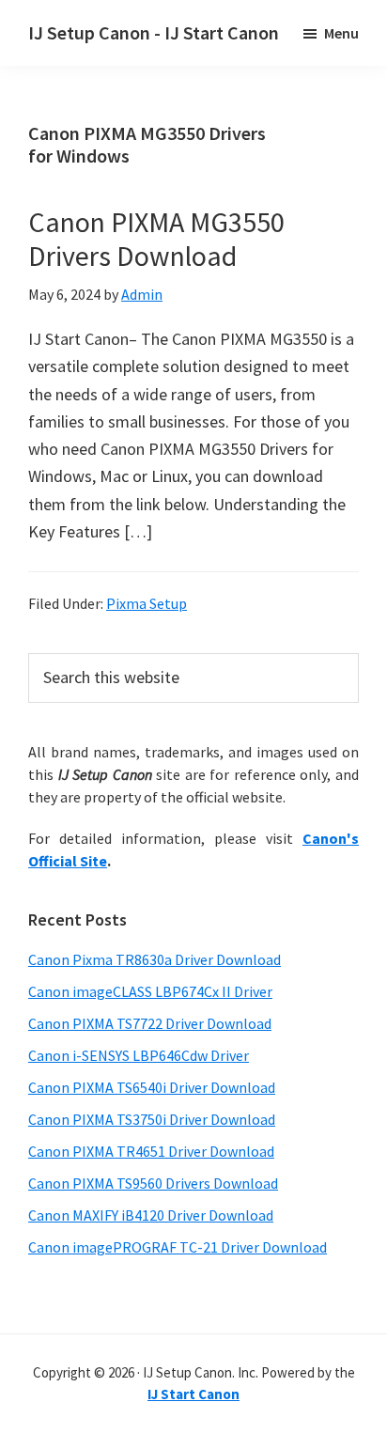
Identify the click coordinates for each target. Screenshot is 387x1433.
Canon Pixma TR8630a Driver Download (154, 959)
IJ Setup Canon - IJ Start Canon (153, 32)
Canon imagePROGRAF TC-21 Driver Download (177, 1247)
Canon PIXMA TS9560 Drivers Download (153, 1183)
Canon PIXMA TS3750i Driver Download (151, 1119)
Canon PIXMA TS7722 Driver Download (149, 1023)
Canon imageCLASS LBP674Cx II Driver (150, 991)
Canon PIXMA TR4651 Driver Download (151, 1151)
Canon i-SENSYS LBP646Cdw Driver (138, 1055)
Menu (341, 32)
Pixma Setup (146, 603)
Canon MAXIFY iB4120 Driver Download (150, 1215)
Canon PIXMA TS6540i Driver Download (151, 1087)
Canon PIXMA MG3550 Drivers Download (156, 238)
